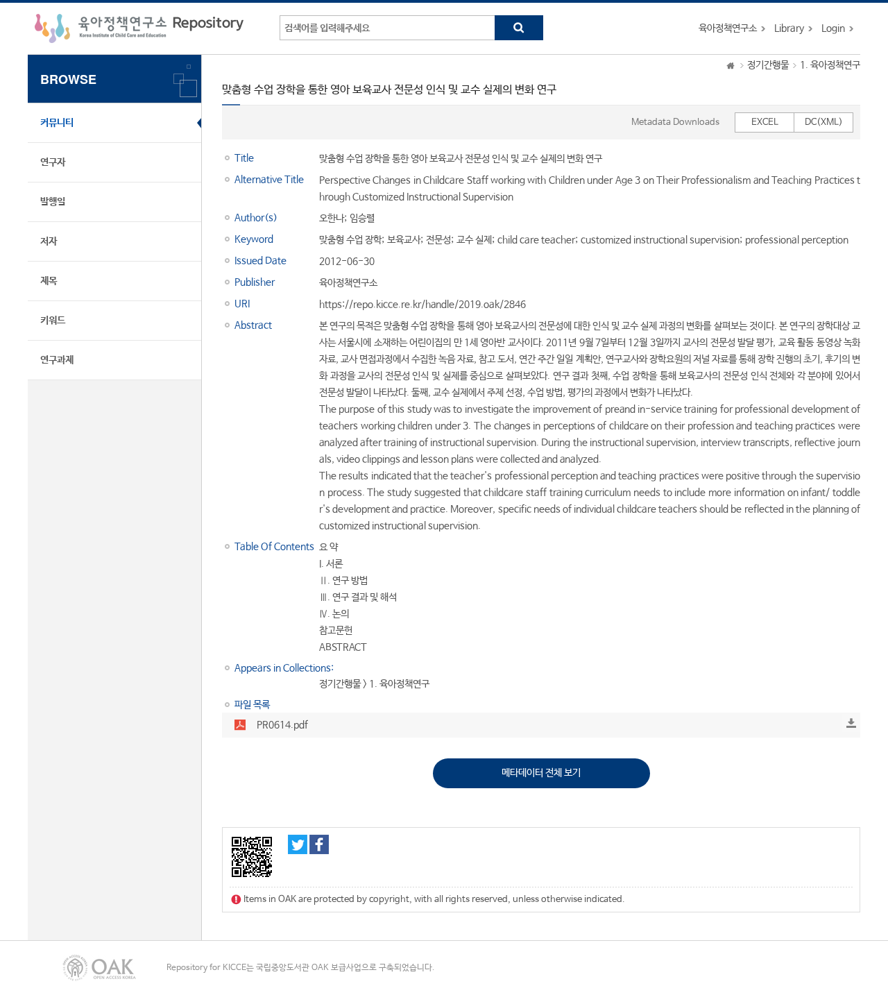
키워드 (52, 320)
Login (833, 28)
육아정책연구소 (728, 28)
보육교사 (403, 240)
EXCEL (764, 122)
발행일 (52, 201)
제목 (48, 281)
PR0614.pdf (282, 725)
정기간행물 (768, 65)
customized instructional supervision (660, 240)
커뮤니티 (57, 122)
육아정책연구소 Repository (139, 28)
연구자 (52, 162)
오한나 (331, 218)
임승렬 (362, 218)
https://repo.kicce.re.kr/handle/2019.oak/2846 (422, 304)
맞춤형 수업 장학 (350, 240)
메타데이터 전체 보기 (541, 773)
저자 (48, 241)
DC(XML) (824, 122)
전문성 (438, 240)
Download (851, 723)
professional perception (796, 240)
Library (789, 28)
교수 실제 (474, 240)
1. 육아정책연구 (830, 65)
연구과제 (57, 360)
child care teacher (536, 240)
